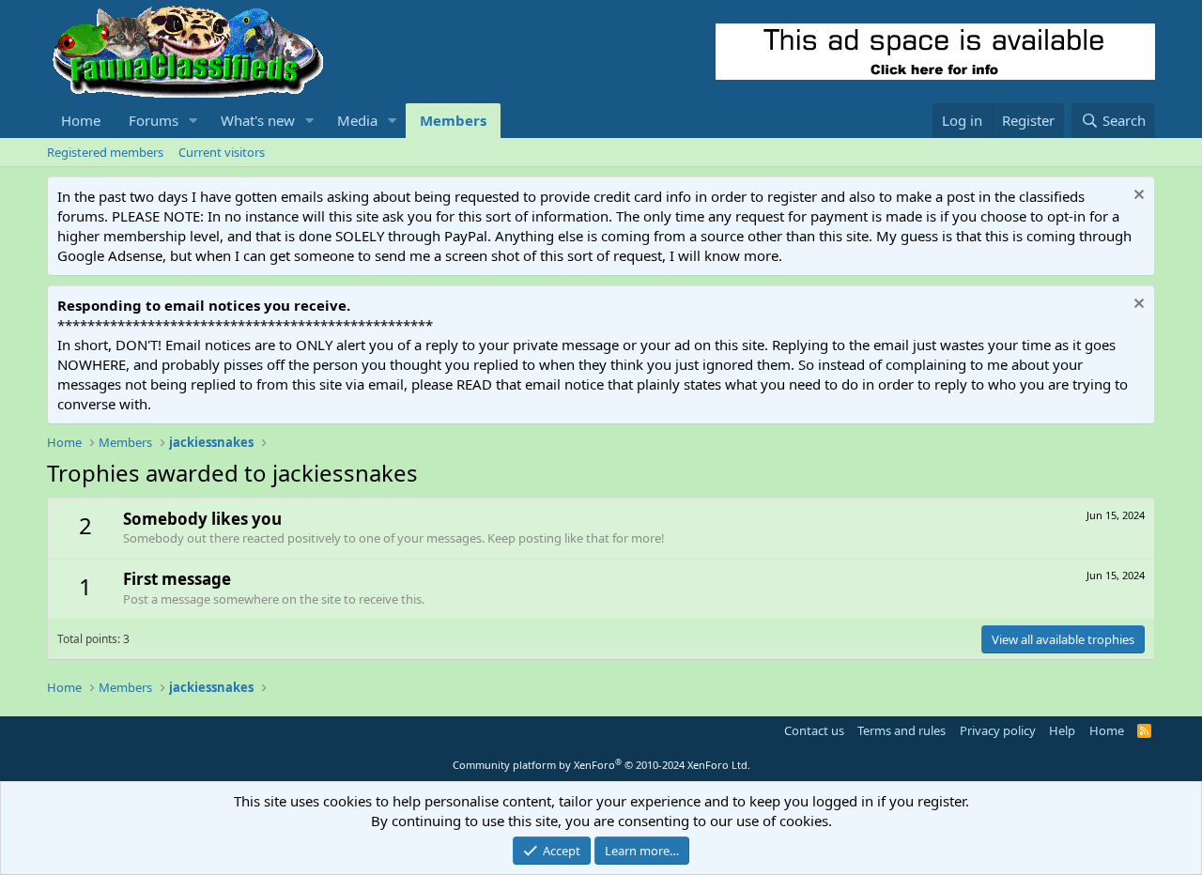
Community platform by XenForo (601, 765)
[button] (193, 120)
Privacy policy (998, 730)
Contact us (814, 730)
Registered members (105, 152)
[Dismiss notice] (1137, 197)
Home (80, 120)
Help (1062, 730)
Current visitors (221, 152)
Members (453, 120)
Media (357, 120)
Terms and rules (901, 730)
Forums (153, 120)
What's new (258, 120)
